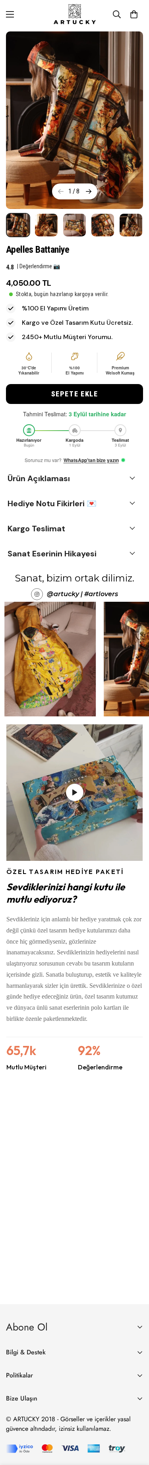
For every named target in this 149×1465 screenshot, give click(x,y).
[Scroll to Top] (135, 1423)
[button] (74, 394)
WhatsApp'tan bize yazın (91, 460)
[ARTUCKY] (75, 14)
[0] (134, 14)
